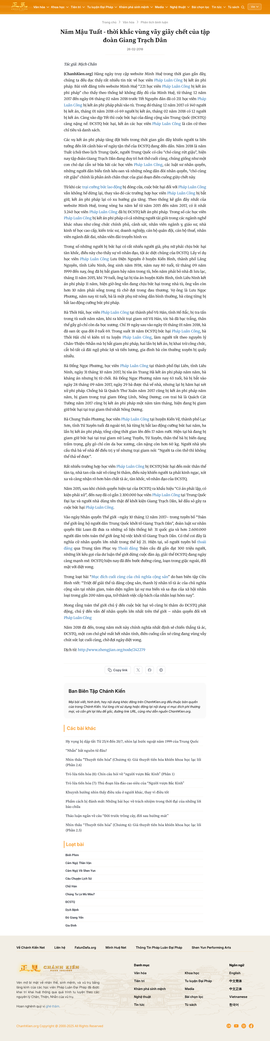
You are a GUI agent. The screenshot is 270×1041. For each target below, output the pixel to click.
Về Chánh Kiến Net (30, 947)
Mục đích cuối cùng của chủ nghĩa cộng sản (130, 576)
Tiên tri (139, 981)
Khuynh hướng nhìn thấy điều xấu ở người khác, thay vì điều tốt (117, 792)
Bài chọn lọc (200, 7)
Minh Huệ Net (116, 947)
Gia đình (70, 925)
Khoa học (192, 973)
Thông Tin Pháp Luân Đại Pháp (159, 947)
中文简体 (235, 981)
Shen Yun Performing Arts (211, 947)
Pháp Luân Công (168, 80)
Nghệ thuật (142, 997)
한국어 (234, 1005)
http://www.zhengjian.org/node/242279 (111, 649)
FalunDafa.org (85, 947)
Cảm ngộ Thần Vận (78, 863)
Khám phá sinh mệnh (150, 989)
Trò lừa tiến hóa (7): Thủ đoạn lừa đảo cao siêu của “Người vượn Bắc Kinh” (125, 783)
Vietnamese (238, 997)
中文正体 (235, 989)
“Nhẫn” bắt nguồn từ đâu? (86, 750)
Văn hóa (140, 973)
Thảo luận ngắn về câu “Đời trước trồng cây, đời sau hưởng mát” (117, 815)
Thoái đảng (128, 548)
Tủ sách (233, 7)
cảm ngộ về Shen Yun (80, 871)
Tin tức (139, 1005)
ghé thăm (52, 1006)
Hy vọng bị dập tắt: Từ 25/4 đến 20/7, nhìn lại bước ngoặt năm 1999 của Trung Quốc (132, 741)
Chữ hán (71, 886)
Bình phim (72, 855)
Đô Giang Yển (74, 917)
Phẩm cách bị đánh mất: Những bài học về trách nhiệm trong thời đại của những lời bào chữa (133, 804)
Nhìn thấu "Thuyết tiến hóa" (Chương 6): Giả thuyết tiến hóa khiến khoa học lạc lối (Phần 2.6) (133, 762)
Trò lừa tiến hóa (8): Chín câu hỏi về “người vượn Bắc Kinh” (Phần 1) (120, 773)
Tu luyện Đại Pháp (198, 981)
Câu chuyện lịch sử (78, 878)
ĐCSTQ (70, 902)
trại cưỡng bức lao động (102, 187)
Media (189, 989)
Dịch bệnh (72, 910)
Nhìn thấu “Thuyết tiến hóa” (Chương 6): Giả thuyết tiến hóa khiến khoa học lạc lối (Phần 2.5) (133, 827)
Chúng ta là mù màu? (80, 894)
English (235, 973)
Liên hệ (59, 947)
